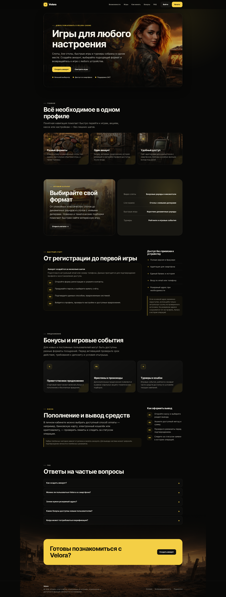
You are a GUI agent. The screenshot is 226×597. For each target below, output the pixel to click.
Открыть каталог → (60, 226)
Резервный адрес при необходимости (160, 289)
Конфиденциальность (163, 589)
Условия (149, 589)
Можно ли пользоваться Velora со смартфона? (68, 492)
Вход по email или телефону (163, 280)
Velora (52, 4)
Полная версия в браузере (162, 260)
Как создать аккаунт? (56, 483)
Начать (177, 4)
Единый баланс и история (162, 273)
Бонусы (147, 4)
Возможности (115, 4)
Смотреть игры (81, 69)
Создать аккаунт (61, 69)
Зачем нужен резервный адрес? (61, 501)
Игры (126, 4)
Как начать (136, 4)
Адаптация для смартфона (162, 266)
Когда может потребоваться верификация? (67, 520)
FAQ (155, 4)
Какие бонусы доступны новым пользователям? (69, 511)
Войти (165, 4)
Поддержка (178, 589)
